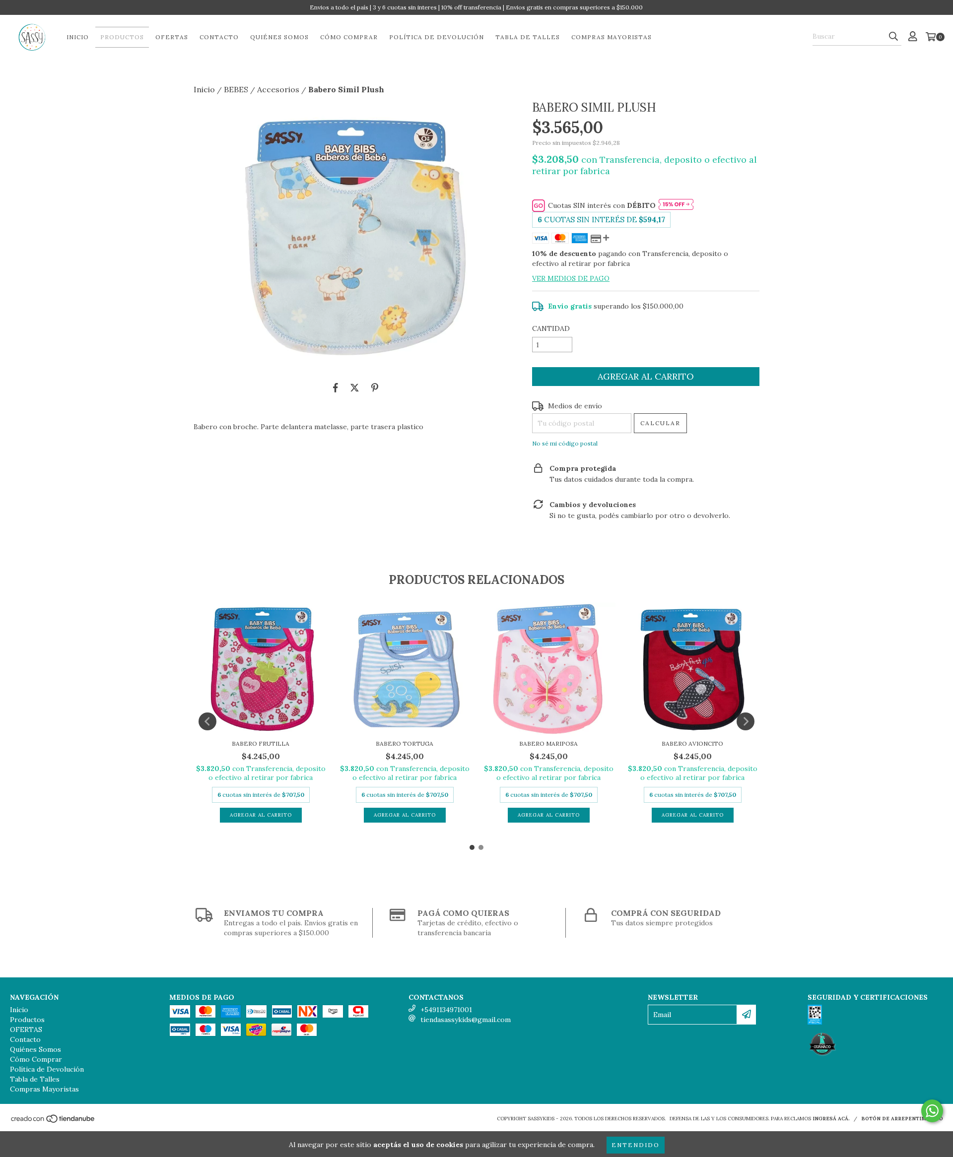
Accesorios (278, 89)
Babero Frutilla (260, 743)
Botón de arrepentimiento (902, 1118)
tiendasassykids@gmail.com (465, 1019)
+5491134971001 (446, 1009)
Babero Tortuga (404, 743)
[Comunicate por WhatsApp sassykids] (932, 1110)
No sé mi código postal (565, 443)
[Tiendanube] (53, 1122)
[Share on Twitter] (354, 387)
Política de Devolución (436, 37)
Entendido (636, 1145)
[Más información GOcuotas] (676, 205)
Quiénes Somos (279, 37)
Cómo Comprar (349, 37)
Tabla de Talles (527, 37)
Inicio (78, 37)
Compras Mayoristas (611, 37)
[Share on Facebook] (335, 387)
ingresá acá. (831, 1118)
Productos (122, 37)
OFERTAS (171, 37)
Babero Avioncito (692, 743)
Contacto (219, 37)
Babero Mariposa (548, 743)
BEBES (236, 89)
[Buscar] (893, 37)
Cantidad (551, 328)
